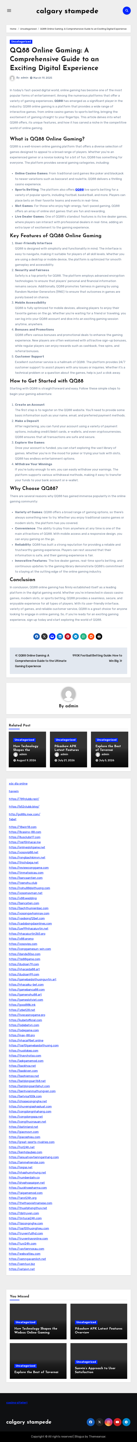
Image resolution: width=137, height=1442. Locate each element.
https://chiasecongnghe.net (28, 1101)
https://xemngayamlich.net (27, 1259)
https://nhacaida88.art (24, 969)
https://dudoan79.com (24, 964)
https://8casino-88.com (25, 832)
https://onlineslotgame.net (27, 847)
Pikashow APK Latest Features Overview (66, 750)
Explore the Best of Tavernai (36, 1372)
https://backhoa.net (22, 1066)
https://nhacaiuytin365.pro (27, 933)
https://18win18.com (23, 827)
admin (24, 77)
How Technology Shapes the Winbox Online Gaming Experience (35, 1332)
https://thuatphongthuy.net (28, 1208)
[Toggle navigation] (9, 10)
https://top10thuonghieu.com (29, 1228)
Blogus (79, 1436)
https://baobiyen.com (23, 1071)
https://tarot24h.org (23, 1198)
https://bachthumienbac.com (29, 908)
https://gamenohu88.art (25, 994)
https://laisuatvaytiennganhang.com (34, 1157)
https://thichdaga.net (24, 862)
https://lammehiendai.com (27, 1162)
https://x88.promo (21, 938)
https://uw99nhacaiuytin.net (28, 928)
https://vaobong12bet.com (27, 918)
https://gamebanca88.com (27, 989)
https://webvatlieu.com (24, 1253)
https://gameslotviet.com (26, 999)
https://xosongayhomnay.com (29, 913)
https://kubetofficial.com (25, 1020)
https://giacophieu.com (24, 1137)
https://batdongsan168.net (27, 1081)
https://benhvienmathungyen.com (32, 1091)
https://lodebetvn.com (24, 1025)
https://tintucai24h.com (25, 1218)
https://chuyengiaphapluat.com (30, 1106)
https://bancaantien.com (26, 878)
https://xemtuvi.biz (22, 1264)
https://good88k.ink (22, 1004)
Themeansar (97, 1436)
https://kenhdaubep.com (25, 1152)
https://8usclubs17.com (24, 837)
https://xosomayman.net (25, 893)
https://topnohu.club (23, 883)
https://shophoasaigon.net (27, 1182)
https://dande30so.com (24, 954)
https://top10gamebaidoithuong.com (34, 1045)
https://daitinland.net (23, 1127)
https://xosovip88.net (23, 852)
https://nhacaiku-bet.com (26, 984)
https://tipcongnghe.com (26, 1223)
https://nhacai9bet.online (26, 1040)
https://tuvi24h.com (22, 1243)
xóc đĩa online (18, 783)
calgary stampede (67, 11)
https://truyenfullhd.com (26, 1233)
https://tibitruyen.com (24, 1213)
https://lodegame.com (24, 1030)
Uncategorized (21, 41)
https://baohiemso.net (24, 1076)
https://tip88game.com (24, 959)
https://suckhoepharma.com (28, 1187)
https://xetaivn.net (22, 1269)
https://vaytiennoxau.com (26, 1248)
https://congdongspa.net (26, 1116)
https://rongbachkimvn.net (27, 857)
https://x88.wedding (23, 898)
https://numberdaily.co (24, 1177)
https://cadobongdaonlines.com (30, 923)
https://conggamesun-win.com (30, 949)
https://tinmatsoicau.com (26, 872)
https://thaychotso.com (25, 1055)
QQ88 (79, 189)
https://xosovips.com (23, 944)
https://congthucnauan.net (27, 1121)
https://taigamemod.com (26, 1193)
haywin (14, 791)
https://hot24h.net (22, 1147)
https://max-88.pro (22, 1035)
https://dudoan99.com (24, 974)
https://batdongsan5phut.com (29, 1086)
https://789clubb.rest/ (24, 799)
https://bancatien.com (24, 903)
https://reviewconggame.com (29, 867)
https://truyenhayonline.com (28, 1238)
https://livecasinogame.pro (27, 1015)
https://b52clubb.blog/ (24, 806)
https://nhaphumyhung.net (27, 1172)
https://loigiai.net (20, 1167)
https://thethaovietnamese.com (30, 1203)
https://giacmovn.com (24, 1132)
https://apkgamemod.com (26, 1061)
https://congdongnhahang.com (30, 1111)
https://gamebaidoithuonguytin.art (32, 979)
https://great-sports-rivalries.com (32, 1142)
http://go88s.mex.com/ (24, 814)
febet (12, 819)
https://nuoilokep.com (23, 1050)
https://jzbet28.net (22, 1010)
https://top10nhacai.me (25, 842)
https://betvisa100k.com (25, 1096)
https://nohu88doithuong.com (29, 888)
